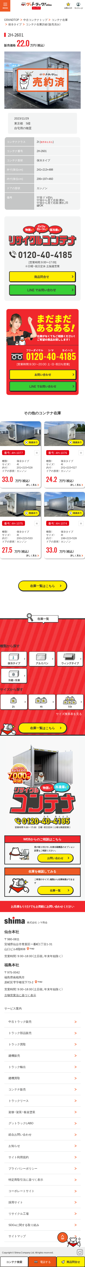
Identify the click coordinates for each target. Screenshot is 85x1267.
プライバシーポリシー (22, 1168)
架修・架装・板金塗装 (21, 1112)
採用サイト (15, 1202)
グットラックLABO (20, 1123)
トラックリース (18, 1100)
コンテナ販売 (17, 1089)
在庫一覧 (55, 890)
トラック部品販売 (20, 1033)
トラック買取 (17, 1044)
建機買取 (14, 1078)
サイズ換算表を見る (69, 714)
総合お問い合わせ (20, 1134)
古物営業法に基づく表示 (20, 995)
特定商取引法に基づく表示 (25, 1179)
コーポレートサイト (21, 1191)
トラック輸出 (17, 1067)
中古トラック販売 (20, 1021)
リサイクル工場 (18, 1213)
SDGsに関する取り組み (23, 1225)
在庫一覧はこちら (42, 585)
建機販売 (14, 1055)
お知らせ (14, 1146)
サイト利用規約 (18, 1157)
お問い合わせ (55, 858)
